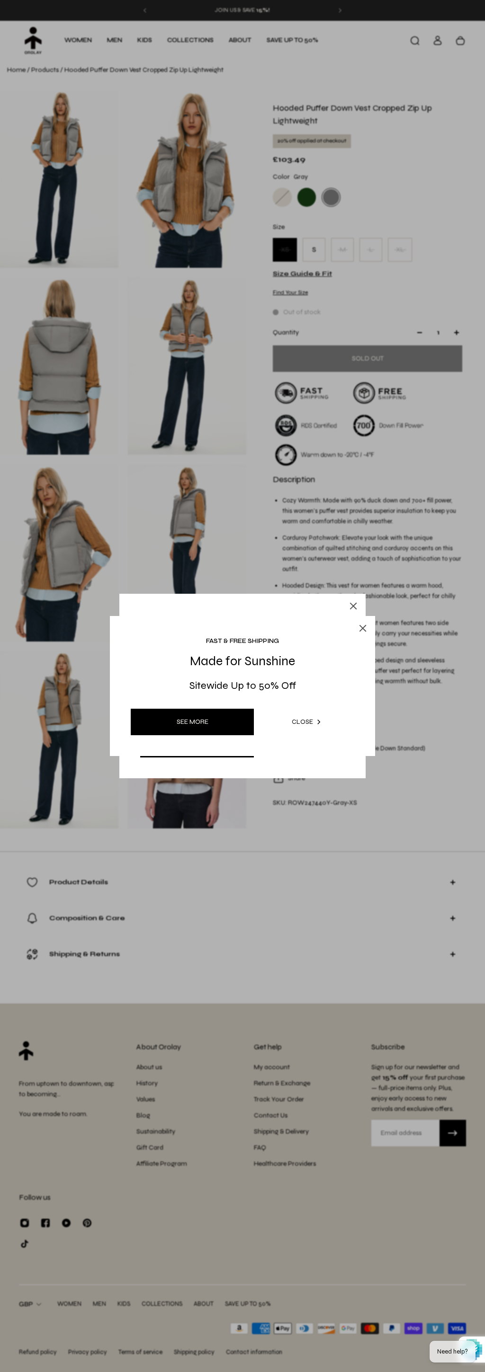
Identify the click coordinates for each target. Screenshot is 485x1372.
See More (192, 722)
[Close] (353, 606)
